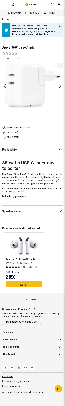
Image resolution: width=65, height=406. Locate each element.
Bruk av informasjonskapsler (15, 381)
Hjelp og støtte (11, 346)
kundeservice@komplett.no (31, 31)
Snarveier (8, 332)
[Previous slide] (5, 86)
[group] (32, 85)
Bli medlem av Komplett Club (21, 321)
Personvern (7, 376)
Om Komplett (10, 354)
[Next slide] (60, 86)
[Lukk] (60, 26)
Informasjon (10, 339)
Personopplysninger (11, 386)
